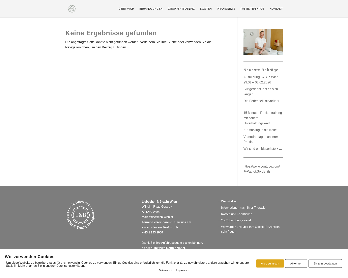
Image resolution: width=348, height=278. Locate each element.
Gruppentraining (181, 8)
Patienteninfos (252, 8)
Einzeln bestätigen (325, 263)
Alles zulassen (270, 263)
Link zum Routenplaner (168, 248)
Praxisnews (226, 8)
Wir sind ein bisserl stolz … (262, 148)
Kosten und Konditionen (236, 214)
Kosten (206, 8)
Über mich (126, 8)
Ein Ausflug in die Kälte (260, 130)
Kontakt (276, 8)
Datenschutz (166, 270)
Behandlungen (151, 8)
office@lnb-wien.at (161, 217)
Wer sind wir (229, 201)
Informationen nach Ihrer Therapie (243, 207)
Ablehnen (296, 263)
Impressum (182, 270)
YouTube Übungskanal (236, 220)
